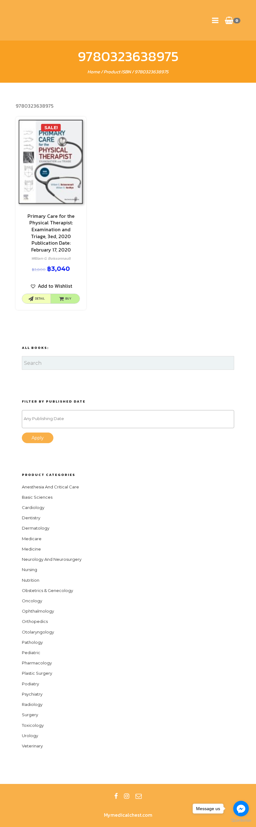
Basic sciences (37, 497)
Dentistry (31, 517)
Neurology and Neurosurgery (51, 559)
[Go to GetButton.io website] (241, 821)
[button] (51, 286)
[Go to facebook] (241, 808)
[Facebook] (116, 796)
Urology (30, 735)
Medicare (32, 538)
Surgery (30, 714)
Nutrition (30, 580)
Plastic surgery (37, 673)
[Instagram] (126, 796)
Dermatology (35, 528)
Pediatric (31, 652)
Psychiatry (32, 694)
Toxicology (33, 725)
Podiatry (30, 683)
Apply (38, 438)
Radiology (32, 704)
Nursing (29, 569)
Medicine (31, 548)
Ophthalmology (38, 611)
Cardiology (33, 507)
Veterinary (32, 745)
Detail (40, 298)
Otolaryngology (38, 631)
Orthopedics (35, 621)
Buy (68, 298)
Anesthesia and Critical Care (50, 486)
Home (93, 71)
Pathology (32, 642)
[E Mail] (138, 796)
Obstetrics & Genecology (47, 590)
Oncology (32, 600)
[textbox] (129, 418)
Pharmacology (37, 662)
